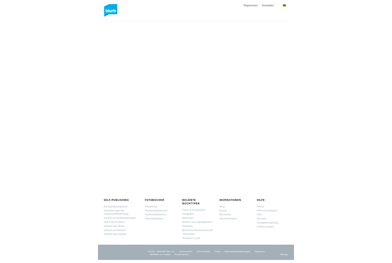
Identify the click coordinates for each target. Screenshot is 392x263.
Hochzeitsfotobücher (156, 210)
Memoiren (188, 218)
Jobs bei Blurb (203, 251)
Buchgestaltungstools (116, 206)
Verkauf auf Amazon (115, 230)
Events (223, 210)
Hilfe (261, 200)
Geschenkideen (228, 218)
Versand (261, 218)
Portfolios (187, 226)
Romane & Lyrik (191, 238)
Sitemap (284, 254)
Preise (260, 206)
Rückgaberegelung (267, 222)
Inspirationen (230, 200)
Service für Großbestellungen (120, 218)
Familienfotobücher (155, 214)
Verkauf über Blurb (114, 226)
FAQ (259, 214)
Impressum (260, 251)
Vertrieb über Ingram (115, 234)
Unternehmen (185, 251)
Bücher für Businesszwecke (197, 230)
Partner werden (265, 226)
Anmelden (268, 5)
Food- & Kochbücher (193, 210)
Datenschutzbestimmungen (237, 251)
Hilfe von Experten (267, 210)
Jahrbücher (188, 234)
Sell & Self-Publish (114, 222)
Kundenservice (182, 254)
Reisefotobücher (154, 218)
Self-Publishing (116, 200)
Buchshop (225, 214)
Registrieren (251, 5)
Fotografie (188, 213)
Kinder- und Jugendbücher (197, 222)
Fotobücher (154, 200)
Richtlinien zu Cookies (160, 254)
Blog (222, 206)
